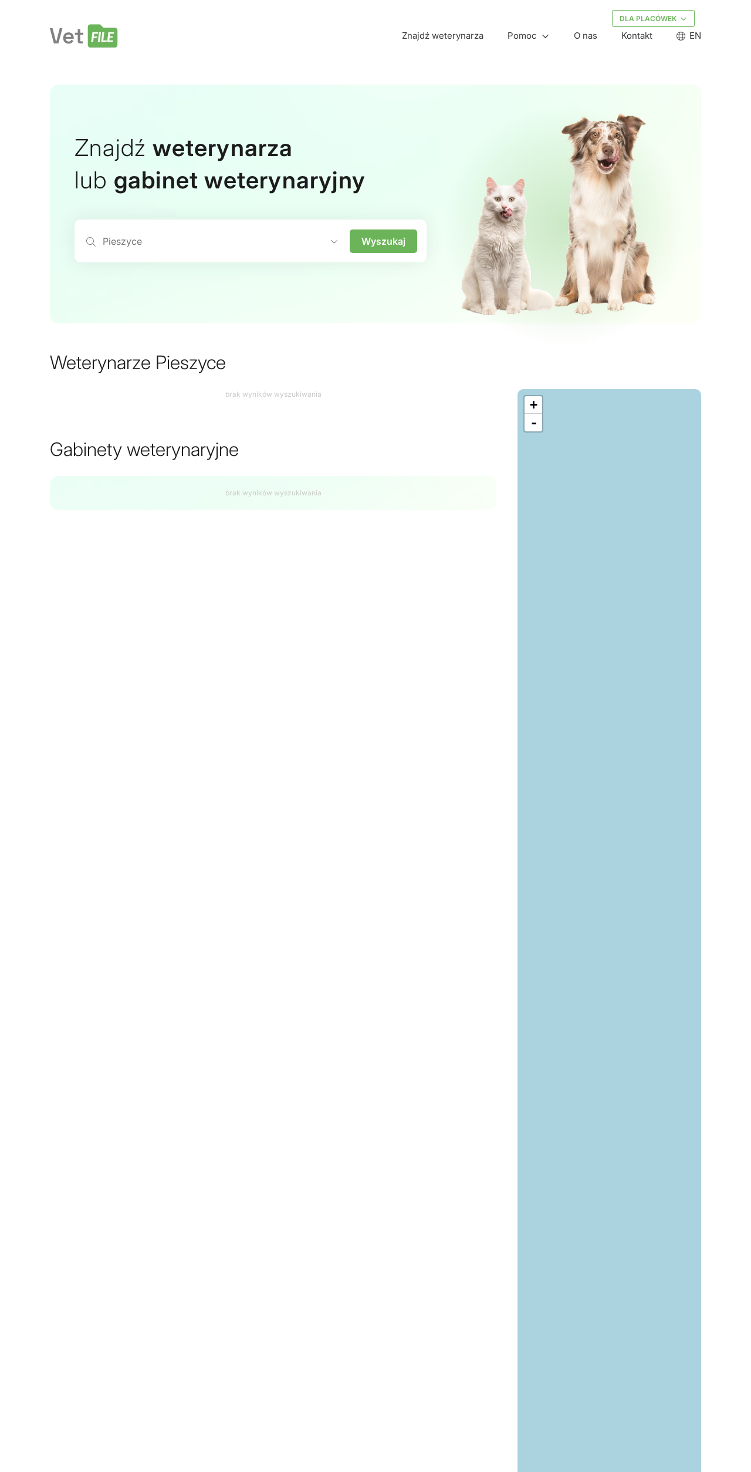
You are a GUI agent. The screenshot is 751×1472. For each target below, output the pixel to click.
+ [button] (533, 404)
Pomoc (522, 35)
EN (695, 35)
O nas (585, 35)
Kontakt (636, 35)
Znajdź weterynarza (442, 35)
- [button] (534, 422)
